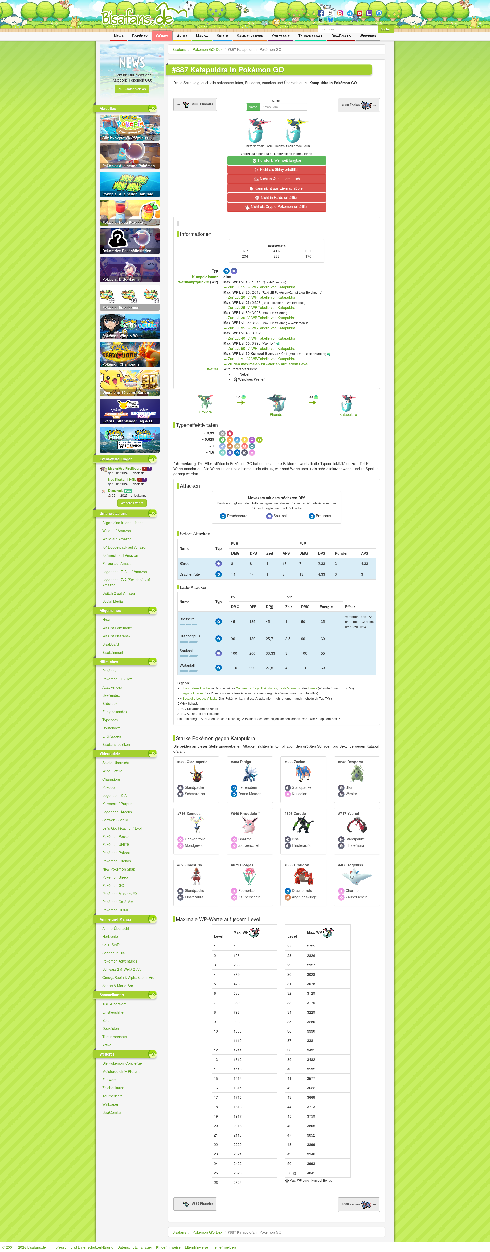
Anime (182, 35)
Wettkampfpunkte (193, 281)
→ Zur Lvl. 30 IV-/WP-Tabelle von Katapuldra (259, 317)
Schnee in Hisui (114, 952)
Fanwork (109, 1079)
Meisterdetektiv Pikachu (121, 1071)
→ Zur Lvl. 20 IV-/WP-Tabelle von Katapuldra (259, 297)
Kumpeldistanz (205, 276)
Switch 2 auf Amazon (119, 593)
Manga (202, 35)
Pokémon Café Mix (117, 901)
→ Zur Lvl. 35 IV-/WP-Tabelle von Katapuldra (259, 327)
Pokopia (108, 787)
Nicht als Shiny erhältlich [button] (279, 169)
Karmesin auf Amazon (120, 555)
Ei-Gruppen (111, 736)
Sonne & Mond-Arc (117, 985)
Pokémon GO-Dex (117, 678)
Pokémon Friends (116, 860)
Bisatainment (112, 652)
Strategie (281, 35)
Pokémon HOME (115, 909)
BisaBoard (341, 35)
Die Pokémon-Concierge (122, 1063)
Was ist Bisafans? (116, 636)
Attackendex (112, 687)
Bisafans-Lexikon (116, 744)
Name (253, 107)
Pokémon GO (113, 885)
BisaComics (111, 1112)
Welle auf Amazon (117, 538)
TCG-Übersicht (114, 1003)
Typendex (110, 719)
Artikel (107, 1044)
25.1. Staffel (111, 944)
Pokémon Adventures (119, 961)
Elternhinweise (196, 1247)
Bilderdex (109, 703)
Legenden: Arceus (117, 811)
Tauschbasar (310, 35)
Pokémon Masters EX (119, 893)
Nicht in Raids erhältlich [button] (279, 197)
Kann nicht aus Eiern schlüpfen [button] (279, 188)
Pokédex (140, 35)
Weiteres (368, 35)
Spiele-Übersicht (115, 762)
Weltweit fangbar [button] (279, 160)
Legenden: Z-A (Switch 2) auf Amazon (126, 582)
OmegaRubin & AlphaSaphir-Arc (128, 977)
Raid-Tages (269, 688)
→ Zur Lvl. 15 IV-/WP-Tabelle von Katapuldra (259, 286)
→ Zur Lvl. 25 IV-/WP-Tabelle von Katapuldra (259, 307)
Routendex (111, 728)
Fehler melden (224, 1247)
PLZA (128, 490)
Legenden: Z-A (114, 795)
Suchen (386, 29)
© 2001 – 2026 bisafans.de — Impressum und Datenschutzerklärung (57, 1247)
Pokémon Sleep (115, 877)
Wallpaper (110, 1104)
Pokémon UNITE (115, 844)
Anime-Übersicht (115, 928)
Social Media (112, 601)
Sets (105, 1020)
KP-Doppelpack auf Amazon (125, 547)
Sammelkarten (250, 35)
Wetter (212, 369)
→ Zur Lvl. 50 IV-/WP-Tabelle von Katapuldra (259, 348)
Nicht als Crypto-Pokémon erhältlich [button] (279, 206)
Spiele (222, 35)
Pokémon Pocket (116, 836)
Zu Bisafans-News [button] (132, 89)
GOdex (162, 35)
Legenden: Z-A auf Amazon (124, 571)
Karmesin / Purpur (117, 803)
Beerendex (111, 695)
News (119, 35)
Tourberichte (112, 1095)
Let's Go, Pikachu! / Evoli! (122, 828)
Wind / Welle (112, 770)
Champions (111, 779)
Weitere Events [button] (132, 503)
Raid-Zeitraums (289, 688)
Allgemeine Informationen (123, 522)
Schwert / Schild (115, 819)
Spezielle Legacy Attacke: (200, 698)
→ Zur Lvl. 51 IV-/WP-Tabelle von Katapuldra (259, 358)
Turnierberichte (114, 1036)
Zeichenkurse (113, 1087)
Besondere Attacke (196, 688)
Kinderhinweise (168, 1247)
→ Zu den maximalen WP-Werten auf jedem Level (266, 363)
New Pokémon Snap (118, 869)
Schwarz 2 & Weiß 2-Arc (122, 969)
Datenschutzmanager (134, 1247)
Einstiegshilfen (114, 1012)
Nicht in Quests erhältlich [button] (279, 178)
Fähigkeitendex (114, 711)
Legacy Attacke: (193, 693)
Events (312, 688)
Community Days (248, 688)
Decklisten (110, 1028)
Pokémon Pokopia (117, 852)
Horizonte (110, 936)
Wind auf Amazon (116, 530)
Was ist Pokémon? (117, 627)
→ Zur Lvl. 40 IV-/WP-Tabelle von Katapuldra (259, 338)
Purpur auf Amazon (118, 563)
